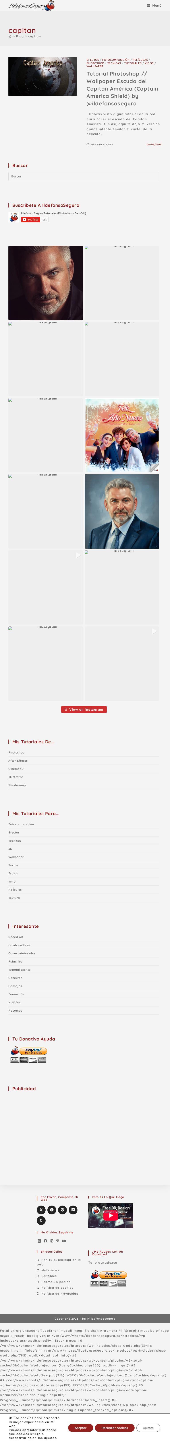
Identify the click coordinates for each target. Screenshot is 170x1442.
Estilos (13, 873)
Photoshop (95, 63)
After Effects (17, 760)
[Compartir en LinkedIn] (73, 1210)
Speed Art (15, 937)
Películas (140, 59)
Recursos (15, 1010)
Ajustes (148, 1428)
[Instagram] (52, 1241)
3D (10, 848)
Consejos (15, 986)
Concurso (15, 978)
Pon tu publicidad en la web (59, 1262)
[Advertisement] (41, 1123)
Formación (16, 994)
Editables (49, 1276)
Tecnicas (114, 63)
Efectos (93, 59)
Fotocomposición (115, 59)
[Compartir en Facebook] (51, 1210)
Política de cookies (57, 1287)
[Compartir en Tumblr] (41, 1220)
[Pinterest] (57, 1241)
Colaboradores (19, 945)
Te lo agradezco (103, 1263)
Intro (11, 881)
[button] (45, 283)
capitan (34, 36)
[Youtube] (64, 1241)
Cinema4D (15, 768)
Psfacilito (15, 961)
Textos (13, 865)
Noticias (14, 1002)
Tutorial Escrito (19, 969)
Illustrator (15, 777)
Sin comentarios (102, 144)
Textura (14, 898)
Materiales (50, 1270)
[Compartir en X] (41, 1210)
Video (149, 63)
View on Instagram (86, 709)
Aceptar (81, 1428)
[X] (39, 1241)
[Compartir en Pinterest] (62, 1210)
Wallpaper (95, 66)
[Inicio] (10, 36)
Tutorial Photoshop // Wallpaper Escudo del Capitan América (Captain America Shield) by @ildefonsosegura (122, 88)
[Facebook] (46, 1241)
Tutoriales (132, 63)
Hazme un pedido (56, 1282)
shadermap (17, 785)
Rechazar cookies (115, 1428)
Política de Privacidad (59, 1293)
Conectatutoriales (21, 953)
